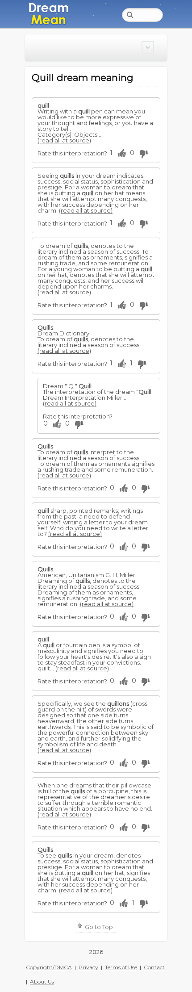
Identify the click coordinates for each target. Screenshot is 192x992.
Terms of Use (121, 967)
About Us (42, 981)
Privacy (88, 967)
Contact (154, 967)
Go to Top (98, 926)
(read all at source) (64, 140)
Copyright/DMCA (49, 967)
